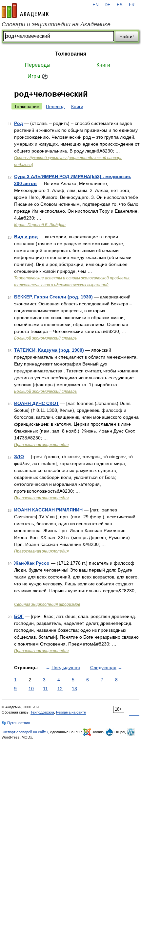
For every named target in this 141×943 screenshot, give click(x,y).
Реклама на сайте (71, 712)
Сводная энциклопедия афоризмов (47, 604)
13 (74, 688)
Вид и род (26, 236)
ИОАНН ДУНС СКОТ (36, 403)
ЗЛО (19, 456)
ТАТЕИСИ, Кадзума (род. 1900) (49, 350)
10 (31, 688)
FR (131, 5)
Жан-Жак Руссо (32, 563)
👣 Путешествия (16, 723)
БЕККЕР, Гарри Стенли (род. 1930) (53, 296)
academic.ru (25, 10)
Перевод (55, 106)
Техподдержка (42, 712)
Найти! (126, 36)
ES (120, 5)
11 (45, 688)
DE (108, 5)
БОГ (19, 616)
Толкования (70, 54)
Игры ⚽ (38, 76)
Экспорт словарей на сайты (25, 732)
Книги (103, 65)
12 (60, 688)
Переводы (37, 65)
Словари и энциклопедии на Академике (56, 24)
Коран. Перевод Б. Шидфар (40, 225)
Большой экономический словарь (45, 338)
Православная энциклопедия (41, 444)
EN (95, 5)
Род (18, 123)
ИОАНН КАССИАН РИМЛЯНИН (48, 509)
